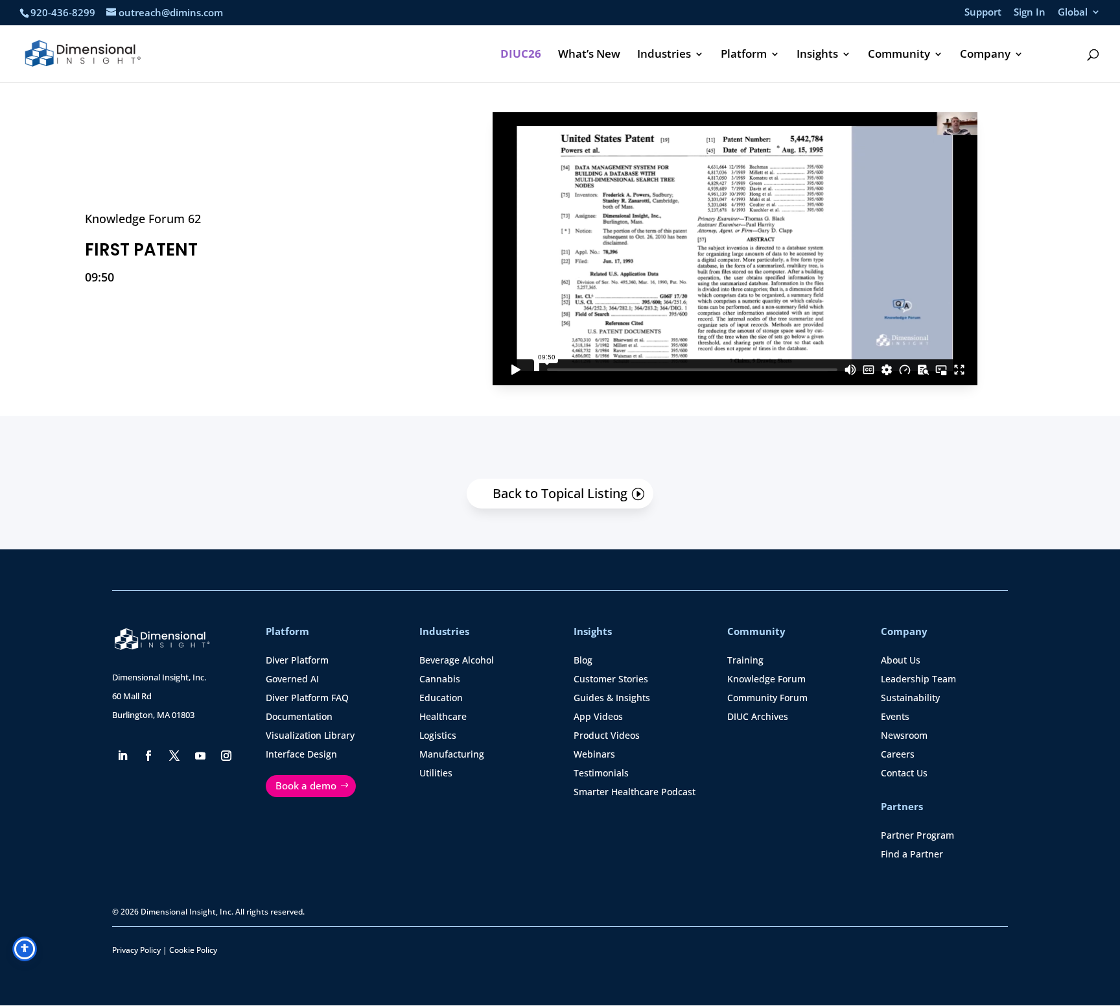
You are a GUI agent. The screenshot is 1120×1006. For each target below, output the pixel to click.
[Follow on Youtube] (200, 755)
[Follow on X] (174, 755)
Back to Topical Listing (560, 493)
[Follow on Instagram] (226, 755)
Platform (744, 55)
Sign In (1029, 12)
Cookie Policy (193, 949)
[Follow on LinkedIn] (122, 755)
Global (1073, 12)
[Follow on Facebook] (148, 755)
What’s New (589, 55)
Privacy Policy (136, 949)
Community (899, 55)
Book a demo (305, 785)
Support (982, 12)
